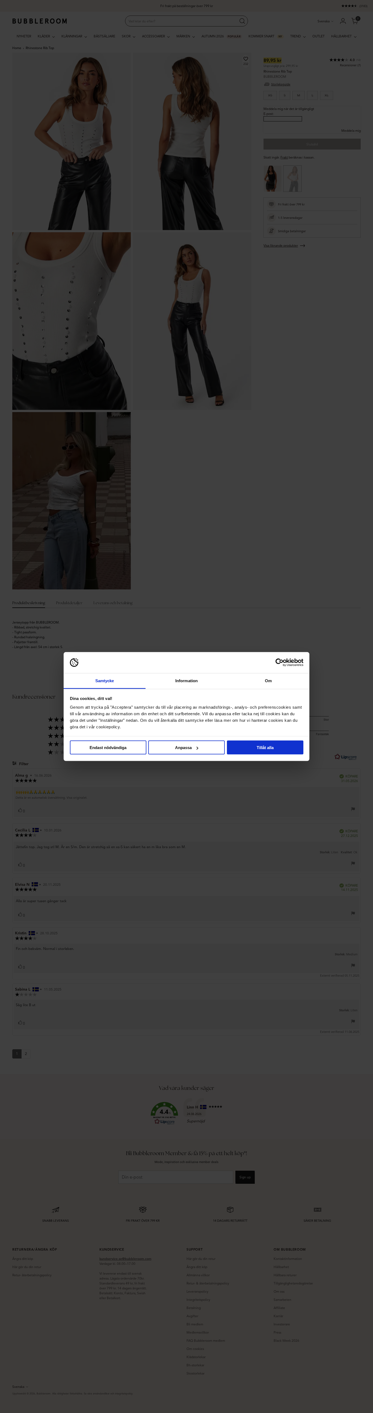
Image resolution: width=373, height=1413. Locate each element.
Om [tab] (268, 680)
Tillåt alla (265, 747)
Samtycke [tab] (104, 680)
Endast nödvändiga (108, 747)
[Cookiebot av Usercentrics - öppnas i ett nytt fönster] (279, 662)
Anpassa (183, 747)
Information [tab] (186, 680)
